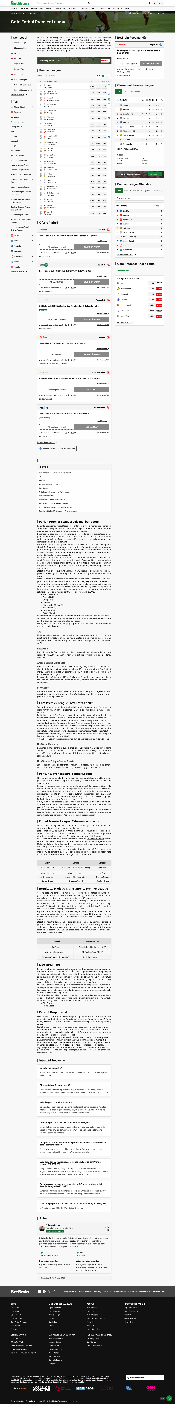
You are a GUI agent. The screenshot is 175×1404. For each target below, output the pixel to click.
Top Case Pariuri (130, 1308)
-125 (92, 175)
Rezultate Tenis (54, 1356)
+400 (98, 143)
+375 (104, 169)
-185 (104, 150)
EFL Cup (14, 136)
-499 (92, 188)
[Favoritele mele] (149, 3)
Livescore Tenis (54, 1346)
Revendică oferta (92, 247)
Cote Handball (16, 1318)
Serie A (51, 1326)
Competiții (52, 1364)
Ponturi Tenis (91, 1311)
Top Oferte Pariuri (131, 1311)
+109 (92, 105)
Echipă (123, 100)
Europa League (54, 1311)
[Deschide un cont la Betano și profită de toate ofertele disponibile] (103, 360)
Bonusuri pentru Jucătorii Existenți (23, 1353)
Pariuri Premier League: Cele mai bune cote (55, 473)
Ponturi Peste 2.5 (93, 1329)
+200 (104, 181)
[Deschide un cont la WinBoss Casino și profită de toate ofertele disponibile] (103, 395)
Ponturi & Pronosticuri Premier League (53, 503)
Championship (16, 127)
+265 (98, 112)
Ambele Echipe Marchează (49, 484)
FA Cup (14, 131)
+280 (98, 169)
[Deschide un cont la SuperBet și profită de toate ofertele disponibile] (103, 252)
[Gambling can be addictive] (42, 1388)
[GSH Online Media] (151, 1388)
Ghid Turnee (91, 1342)
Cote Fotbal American (19, 1322)
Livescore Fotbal (55, 1342)
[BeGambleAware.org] (20, 1388)
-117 (104, 200)
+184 (104, 162)
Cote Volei (14, 1329)
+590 (104, 143)
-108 (92, 112)
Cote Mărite (128, 1322)
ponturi (57, 799)
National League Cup (19, 160)
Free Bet (127, 1315)
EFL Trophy (15, 151)
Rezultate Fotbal (55, 1353)
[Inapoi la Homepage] (20, 3)
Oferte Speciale (130, 1318)
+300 (92, 86)
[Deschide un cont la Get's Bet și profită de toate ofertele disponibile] (103, 288)
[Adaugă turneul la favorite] (41, 81)
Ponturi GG (91, 1322)
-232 (92, 143)
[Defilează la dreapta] (162, 190)
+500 (92, 150)
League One (15, 141)
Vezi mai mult (92, 390)
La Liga (51, 1318)
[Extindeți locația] (33, 107)
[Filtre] (109, 76)
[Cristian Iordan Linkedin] (108, 1230)
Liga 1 (51, 1329)
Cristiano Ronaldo (95, 838)
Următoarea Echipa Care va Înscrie (52, 500)
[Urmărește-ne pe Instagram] (39, 1291)
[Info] (169, 1398)
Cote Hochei (15, 1326)
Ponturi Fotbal (92, 1308)
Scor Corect (43, 488)
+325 (98, 93)
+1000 (104, 188)
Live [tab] (45, 76)
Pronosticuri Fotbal (56, 1338)
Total (155, 205)
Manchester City (50, 594)
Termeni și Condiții (93, 1338)
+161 (92, 137)
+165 (92, 194)
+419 (92, 93)
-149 (92, 169)
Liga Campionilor (55, 1308)
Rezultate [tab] (52, 76)
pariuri (90, 534)
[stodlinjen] (107, 1388)
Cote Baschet (16, 1315)
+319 (98, 150)
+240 (98, 131)
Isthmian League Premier (20, 187)
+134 (104, 207)
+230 (98, 137)
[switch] (101, 76)
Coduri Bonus (16, 1338)
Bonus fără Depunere (19, 1349)
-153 (92, 213)
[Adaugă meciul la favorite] (41, 85)
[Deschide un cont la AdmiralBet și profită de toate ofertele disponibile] (103, 325)
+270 (98, 86)
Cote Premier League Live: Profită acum (54, 492)
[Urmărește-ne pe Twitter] (49, 1291)
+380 (98, 99)
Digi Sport (47, 1003)
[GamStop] (85, 1388)
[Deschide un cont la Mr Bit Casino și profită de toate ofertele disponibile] (103, 432)
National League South (20, 170)
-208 (92, 99)
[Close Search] (89, 3)
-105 (104, 86)
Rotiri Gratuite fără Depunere (21, 1346)
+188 (92, 207)
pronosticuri (73, 807)
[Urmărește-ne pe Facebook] (44, 1291)
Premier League (65, 539)
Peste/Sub (43, 480)
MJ (161, 205)
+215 (104, 118)
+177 (104, 131)
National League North (20, 165)
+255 (98, 105)
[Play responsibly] (63, 1388)
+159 (92, 131)
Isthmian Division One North (21, 174)
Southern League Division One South (21, 193)
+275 (98, 213)
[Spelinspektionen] (129, 1388)
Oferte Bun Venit (17, 1342)
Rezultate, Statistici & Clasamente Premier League (58, 511)
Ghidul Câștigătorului (94, 1346)
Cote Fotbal (15, 1308)
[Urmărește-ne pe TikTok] (53, 1291)
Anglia (70, 830)
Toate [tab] (40, 75)
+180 (104, 137)
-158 (104, 93)
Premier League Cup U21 (20, 215)
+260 (98, 118)
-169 (104, 156)
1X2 (40, 477)
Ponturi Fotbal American (96, 1318)
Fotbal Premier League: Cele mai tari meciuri (55, 507)
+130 (92, 162)
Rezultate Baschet (55, 1360)
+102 (92, 124)
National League (17, 155)
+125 (92, 118)
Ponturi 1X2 (91, 1326)
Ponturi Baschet (92, 1315)
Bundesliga (53, 1322)
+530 (104, 99)
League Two (15, 146)
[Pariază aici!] (123, 72)
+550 (98, 188)
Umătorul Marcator (46, 496)
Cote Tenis (15, 1311)
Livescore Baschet (55, 1349)
